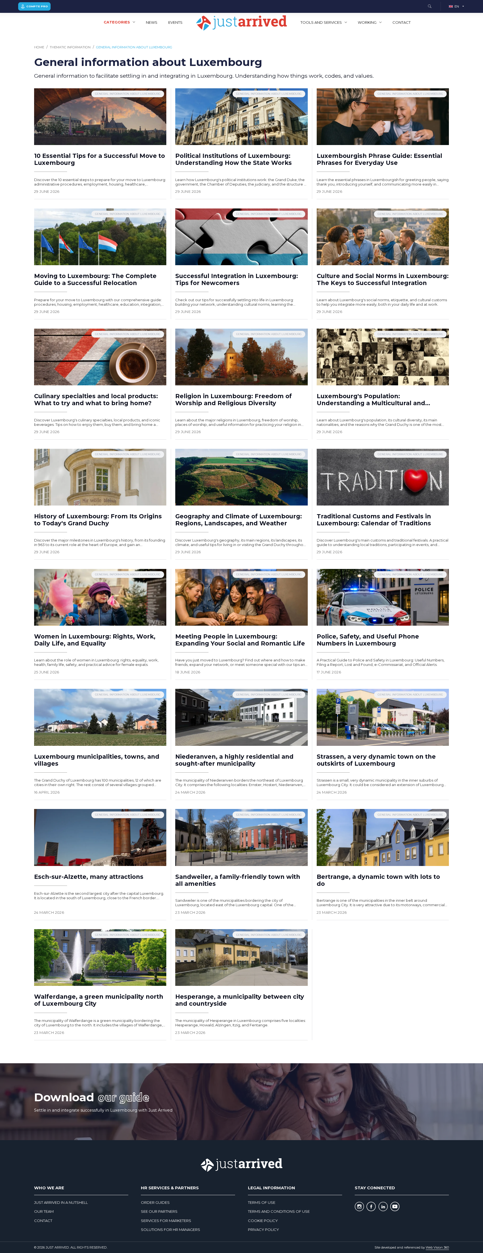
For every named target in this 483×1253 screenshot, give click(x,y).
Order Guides (155, 1202)
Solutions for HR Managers (170, 1229)
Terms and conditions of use (279, 1211)
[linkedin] (383, 1207)
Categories (117, 22)
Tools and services (321, 22)
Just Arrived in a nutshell (61, 1202)
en (456, 6)
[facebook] (371, 1207)
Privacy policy (263, 1229)
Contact (401, 22)
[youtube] (394, 1207)
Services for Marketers (166, 1220)
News (151, 22)
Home (39, 47)
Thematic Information (70, 47)
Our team (44, 1211)
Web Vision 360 (437, 1247)
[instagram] (359, 1207)
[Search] (429, 6)
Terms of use (261, 1202)
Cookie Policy (263, 1220)
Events (175, 22)
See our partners (159, 1211)
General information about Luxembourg (134, 47)
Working (367, 22)
